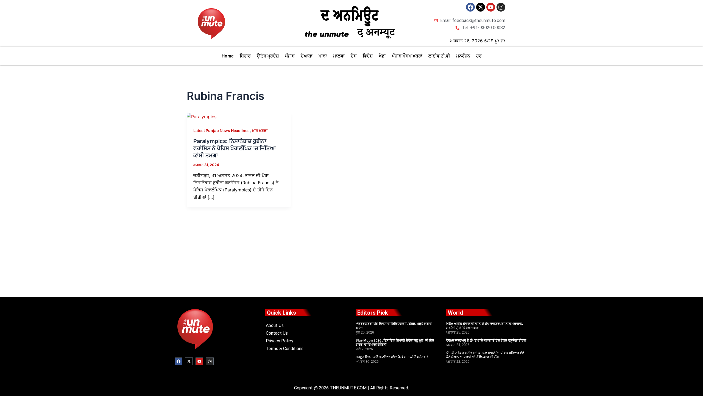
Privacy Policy (279, 340)
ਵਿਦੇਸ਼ (368, 56)
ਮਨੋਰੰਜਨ (463, 56)
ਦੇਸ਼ (354, 56)
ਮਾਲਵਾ (339, 56)
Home (228, 56)
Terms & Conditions (284, 348)
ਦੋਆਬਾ (307, 56)
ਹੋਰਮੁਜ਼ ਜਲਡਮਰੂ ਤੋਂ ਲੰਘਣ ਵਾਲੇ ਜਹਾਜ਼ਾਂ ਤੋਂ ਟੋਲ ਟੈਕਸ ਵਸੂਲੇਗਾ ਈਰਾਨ (486, 340)
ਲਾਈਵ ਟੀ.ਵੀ (439, 56)
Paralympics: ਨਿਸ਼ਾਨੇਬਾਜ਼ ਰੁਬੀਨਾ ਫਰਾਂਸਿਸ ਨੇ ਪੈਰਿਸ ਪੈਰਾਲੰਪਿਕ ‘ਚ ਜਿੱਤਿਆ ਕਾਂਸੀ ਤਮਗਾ (234, 148)
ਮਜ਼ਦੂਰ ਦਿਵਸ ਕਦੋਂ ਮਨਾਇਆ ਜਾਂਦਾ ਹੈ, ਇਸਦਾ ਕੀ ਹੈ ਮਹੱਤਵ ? (392, 357)
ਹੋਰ (479, 56)
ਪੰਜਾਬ (290, 56)
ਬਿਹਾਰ (245, 56)
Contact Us (277, 333)
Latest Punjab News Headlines (221, 130)
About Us (275, 325)
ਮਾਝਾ (323, 56)
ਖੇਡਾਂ (382, 56)
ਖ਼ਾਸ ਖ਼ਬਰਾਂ (259, 130)
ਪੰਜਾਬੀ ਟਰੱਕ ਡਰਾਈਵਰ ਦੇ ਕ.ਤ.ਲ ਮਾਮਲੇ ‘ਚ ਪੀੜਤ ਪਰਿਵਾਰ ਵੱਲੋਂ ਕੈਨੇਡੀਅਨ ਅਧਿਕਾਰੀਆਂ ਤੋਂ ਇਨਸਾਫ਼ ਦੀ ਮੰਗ (485, 355)
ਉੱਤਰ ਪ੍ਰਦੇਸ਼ (268, 56)
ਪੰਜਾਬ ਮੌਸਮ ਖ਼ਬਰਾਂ (407, 56)
